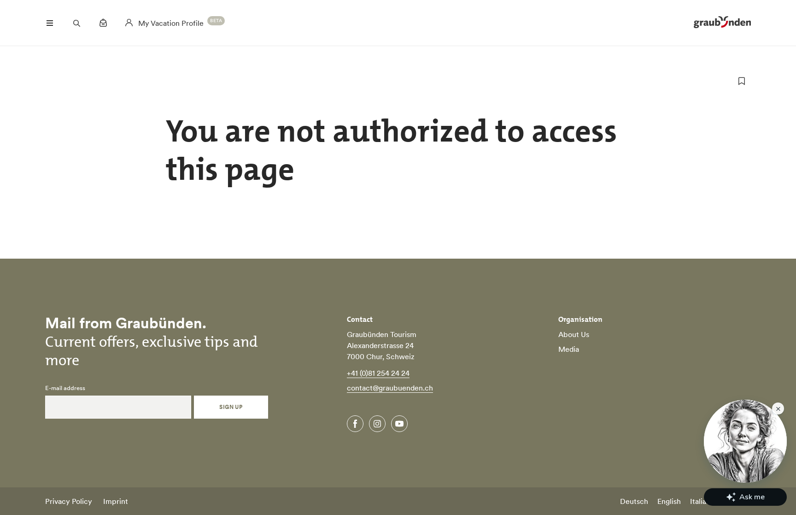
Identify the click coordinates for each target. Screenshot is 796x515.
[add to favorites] (741, 81)
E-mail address (65, 388)
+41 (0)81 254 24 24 (378, 373)
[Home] (722, 23)
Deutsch (634, 501)
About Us (573, 334)
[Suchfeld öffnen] (76, 23)
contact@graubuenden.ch (390, 387)
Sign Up (230, 406)
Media (568, 349)
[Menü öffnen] (50, 23)
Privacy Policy (68, 501)
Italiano (702, 501)
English (669, 501)
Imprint (115, 501)
